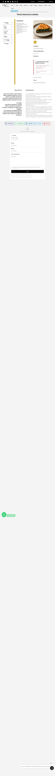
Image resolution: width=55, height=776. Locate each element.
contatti (33, 1)
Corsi (12, 5)
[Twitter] (6, 1)
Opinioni (26, 5)
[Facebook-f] (3, 1)
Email (12, 148)
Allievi (21, 5)
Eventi (49, 5)
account (51, 1)
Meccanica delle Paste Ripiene (41, 72)
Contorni (8, 43)
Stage (31, 5)
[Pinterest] (13, 1)
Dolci (8, 36)
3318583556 (42, 1)
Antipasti (8, 22)
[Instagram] (10, 1)
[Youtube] (8, 1)
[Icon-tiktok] (15, 1)
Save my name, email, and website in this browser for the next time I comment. (27, 167)
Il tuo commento (15, 154)
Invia (27, 171)
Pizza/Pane (8, 39)
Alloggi (35, 5)
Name (12, 143)
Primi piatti (8, 27)
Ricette (45, 5)
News (17, 5)
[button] (9, 123)
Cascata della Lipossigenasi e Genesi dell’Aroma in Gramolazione (43, 67)
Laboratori (40, 5)
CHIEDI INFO (11, 515)
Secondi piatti (8, 32)
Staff (12, 8)
